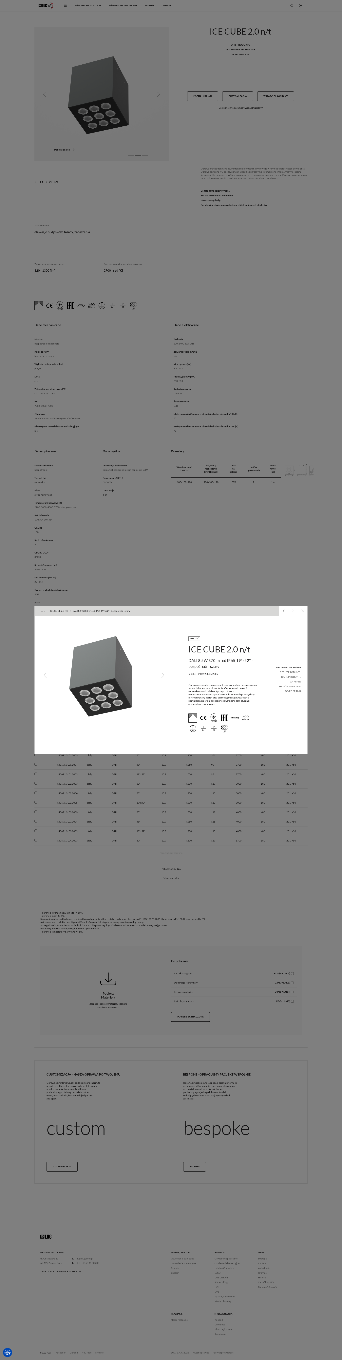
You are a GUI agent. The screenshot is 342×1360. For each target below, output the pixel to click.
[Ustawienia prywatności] (7, 1352)
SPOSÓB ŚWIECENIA (290, 686)
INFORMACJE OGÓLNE (288, 667)
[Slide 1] (135, 739)
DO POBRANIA (293, 691)
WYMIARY (295, 681)
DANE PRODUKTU (291, 676)
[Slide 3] (149, 739)
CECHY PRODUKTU (290, 672)
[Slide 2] (142, 739)
